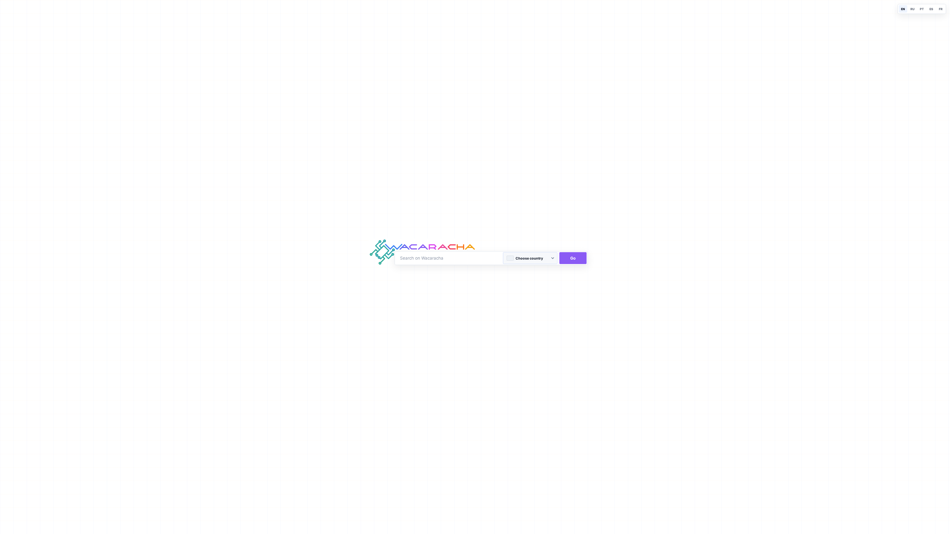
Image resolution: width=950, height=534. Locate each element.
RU (912, 9)
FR (941, 9)
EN (903, 9)
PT (922, 9)
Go (573, 258)
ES (931, 9)
